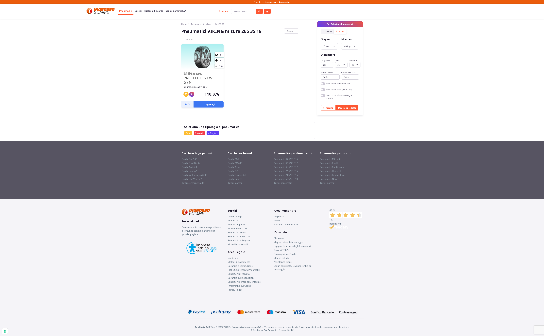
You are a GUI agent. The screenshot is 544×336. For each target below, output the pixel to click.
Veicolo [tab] (328, 31)
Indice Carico (327, 72)
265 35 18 (219, 24)
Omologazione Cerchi (285, 254)
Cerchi (138, 10)
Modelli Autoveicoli (238, 244)
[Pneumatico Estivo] (186, 94)
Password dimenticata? (286, 224)
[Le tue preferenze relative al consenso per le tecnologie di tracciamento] (5, 331)
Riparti (329, 108)
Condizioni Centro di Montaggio (244, 281)
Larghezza (325, 60)
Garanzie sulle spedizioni (241, 277)
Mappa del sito (281, 258)
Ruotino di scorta (153, 10)
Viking (208, 24)
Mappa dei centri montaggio (288, 242)
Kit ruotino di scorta (238, 228)
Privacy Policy (235, 289)
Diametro (353, 60)
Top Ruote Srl (270, 330)
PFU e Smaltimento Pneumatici (244, 269)
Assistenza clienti (283, 262)
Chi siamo (279, 238)
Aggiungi (210, 104)
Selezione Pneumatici (341, 24)
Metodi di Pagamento (239, 262)
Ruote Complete (236, 224)
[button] (223, 11)
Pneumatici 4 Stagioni (239, 240)
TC (292, 330)
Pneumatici (125, 10)
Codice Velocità (348, 72)
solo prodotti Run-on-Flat (338, 83)
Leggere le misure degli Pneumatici (292, 246)
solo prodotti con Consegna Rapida (339, 97)
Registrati (279, 216)
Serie (337, 60)
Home (184, 24)
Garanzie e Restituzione (240, 265)
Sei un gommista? (176, 10)
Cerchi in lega (235, 216)
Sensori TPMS (281, 250)
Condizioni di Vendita (239, 273)
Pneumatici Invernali (239, 236)
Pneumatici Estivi (237, 232)
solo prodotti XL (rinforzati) (339, 89)
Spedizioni (233, 258)
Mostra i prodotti (347, 108)
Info (187, 104)
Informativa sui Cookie (239, 285)
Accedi (277, 220)
